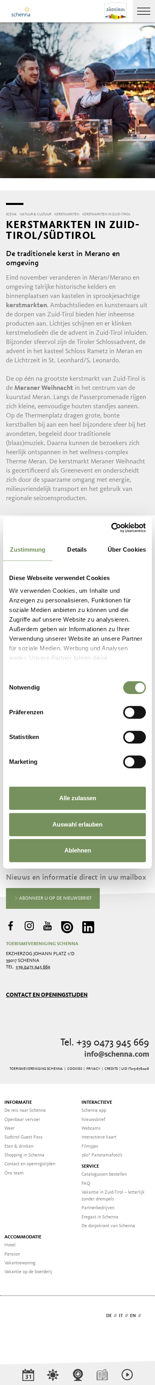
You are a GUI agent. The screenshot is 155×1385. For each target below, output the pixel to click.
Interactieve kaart (98, 1137)
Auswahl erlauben (77, 824)
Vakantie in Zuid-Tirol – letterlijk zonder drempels (113, 1196)
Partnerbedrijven (97, 1208)
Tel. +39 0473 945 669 (104, 1043)
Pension (12, 1254)
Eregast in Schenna (99, 1217)
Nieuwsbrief (93, 1119)
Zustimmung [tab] (27, 549)
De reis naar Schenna (25, 1110)
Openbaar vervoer (22, 1119)
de (109, 1315)
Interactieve (96, 1102)
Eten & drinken (18, 1146)
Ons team (14, 1173)
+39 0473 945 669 (32, 967)
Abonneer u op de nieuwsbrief (55, 898)
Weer (9, 1128)
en (133, 1315)
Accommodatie (22, 1237)
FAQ (85, 1183)
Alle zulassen (77, 798)
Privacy (93, 1069)
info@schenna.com (116, 1055)
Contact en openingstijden (46, 995)
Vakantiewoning (19, 1263)
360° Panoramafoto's (101, 1155)
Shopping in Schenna (24, 1155)
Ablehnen (77, 850)
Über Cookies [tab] (127, 549)
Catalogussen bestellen (104, 1174)
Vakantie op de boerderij (28, 1272)
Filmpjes (89, 1146)
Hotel (9, 1245)
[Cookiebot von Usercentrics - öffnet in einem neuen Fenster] (111, 528)
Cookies (74, 1069)
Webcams (91, 1128)
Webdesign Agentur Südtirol (15, 1316)
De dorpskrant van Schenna (108, 1226)
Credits (111, 1069)
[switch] (134, 712)
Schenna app (93, 1110)
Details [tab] (77, 549)
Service (90, 1166)
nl (146, 1315)
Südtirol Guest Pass (23, 1137)
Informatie (18, 1102)
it (121, 1315)
